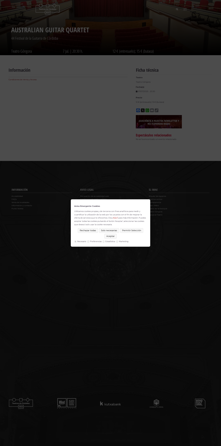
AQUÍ (115, 218)
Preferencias (96, 241)
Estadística (110, 241)
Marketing (123, 241)
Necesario (81, 241)
